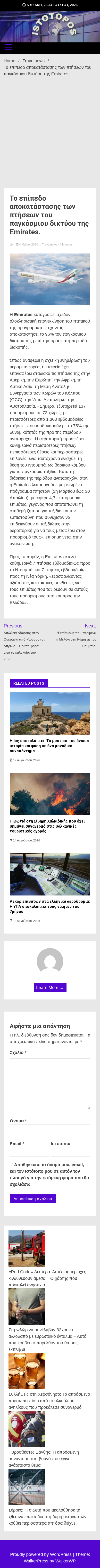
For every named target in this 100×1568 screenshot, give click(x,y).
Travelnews (49, 244)
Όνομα (18, 1120)
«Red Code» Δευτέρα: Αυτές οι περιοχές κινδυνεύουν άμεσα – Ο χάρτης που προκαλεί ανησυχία (47, 1278)
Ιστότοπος (61, 1143)
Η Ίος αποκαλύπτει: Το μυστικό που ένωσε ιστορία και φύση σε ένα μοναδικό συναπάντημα (49, 745)
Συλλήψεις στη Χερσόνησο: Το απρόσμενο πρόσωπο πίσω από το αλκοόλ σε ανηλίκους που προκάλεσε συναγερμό (49, 1401)
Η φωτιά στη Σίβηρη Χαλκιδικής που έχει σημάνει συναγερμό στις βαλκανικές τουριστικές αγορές (47, 826)
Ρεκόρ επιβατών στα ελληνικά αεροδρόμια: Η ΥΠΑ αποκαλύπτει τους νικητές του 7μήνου (50, 906)
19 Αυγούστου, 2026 (26, 760)
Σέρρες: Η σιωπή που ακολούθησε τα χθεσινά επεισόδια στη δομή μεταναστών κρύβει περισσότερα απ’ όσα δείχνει (47, 1517)
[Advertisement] (50, 130)
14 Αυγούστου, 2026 (26, 840)
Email (17, 1143)
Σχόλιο (18, 1052)
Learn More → (50, 987)
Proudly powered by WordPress (41, 1554)
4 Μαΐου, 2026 (28, 244)
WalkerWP (65, 1561)
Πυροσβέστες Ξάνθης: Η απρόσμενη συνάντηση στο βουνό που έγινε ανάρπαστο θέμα (43, 1459)
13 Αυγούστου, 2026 (26, 921)
